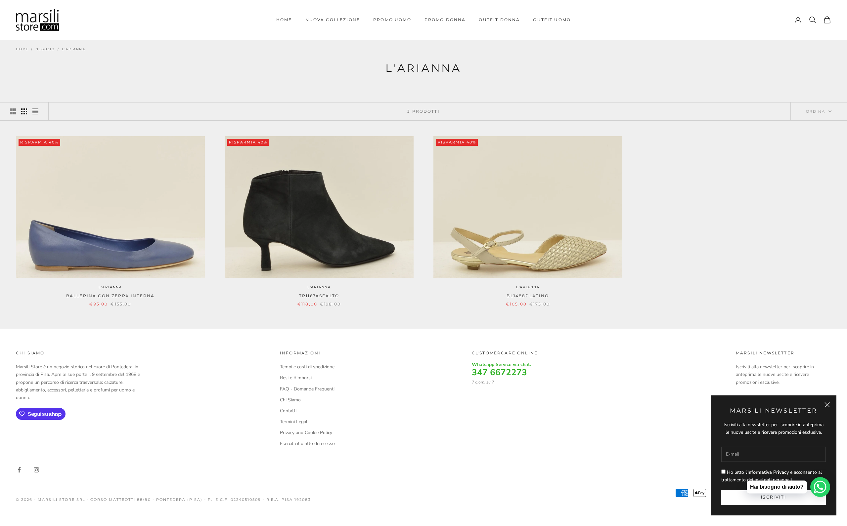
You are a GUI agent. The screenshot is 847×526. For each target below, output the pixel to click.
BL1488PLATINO (528, 295)
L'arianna (73, 49)
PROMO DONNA (445, 19)
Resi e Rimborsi (296, 378)
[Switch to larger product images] (13, 111)
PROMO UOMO (392, 19)
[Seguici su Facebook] (19, 469)
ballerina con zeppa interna (110, 295)
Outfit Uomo (552, 19)
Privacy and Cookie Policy (306, 432)
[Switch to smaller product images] (24, 111)
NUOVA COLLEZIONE (332, 19)
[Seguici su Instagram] (36, 469)
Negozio (45, 49)
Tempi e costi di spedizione (307, 367)
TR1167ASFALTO (319, 295)
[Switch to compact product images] (35, 111)
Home (284, 19)
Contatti (288, 411)
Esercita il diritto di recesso (307, 443)
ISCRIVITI (773, 497)
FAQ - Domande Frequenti (307, 389)
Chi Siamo (290, 400)
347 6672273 (499, 372)
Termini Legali (294, 422)
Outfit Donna (499, 19)
